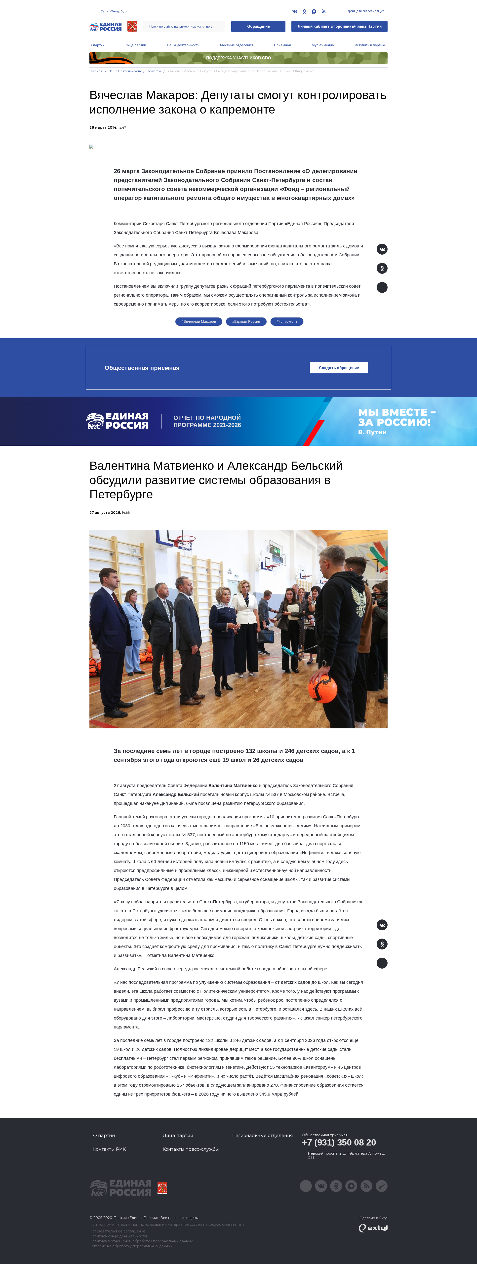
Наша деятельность (183, 45)
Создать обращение (339, 367)
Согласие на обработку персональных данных (130, 1246)
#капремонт (287, 321)
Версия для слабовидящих (364, 11)
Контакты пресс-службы (191, 1149)
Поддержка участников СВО (238, 58)
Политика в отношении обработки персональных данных (141, 1241)
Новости (154, 71)
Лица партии (135, 45)
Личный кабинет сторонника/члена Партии (339, 26)
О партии (97, 45)
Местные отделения (236, 45)
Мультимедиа (323, 45)
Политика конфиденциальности (118, 1236)
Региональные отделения (262, 1135)
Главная (96, 71)
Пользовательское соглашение (117, 1231)
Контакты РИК (109, 1149)
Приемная (282, 45)
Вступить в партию (370, 45)
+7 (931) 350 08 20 (339, 1142)
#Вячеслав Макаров (199, 321)
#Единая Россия (246, 321)
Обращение (258, 26)
